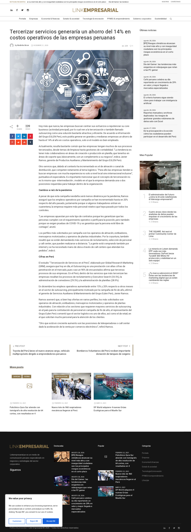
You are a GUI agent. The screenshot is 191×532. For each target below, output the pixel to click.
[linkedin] (24, 136)
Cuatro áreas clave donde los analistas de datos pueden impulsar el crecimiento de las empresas (163, 215)
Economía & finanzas (150, 462)
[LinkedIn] (11, 10)
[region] (33, 510)
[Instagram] (27, 10)
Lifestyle (145, 480)
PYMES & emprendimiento (153, 476)
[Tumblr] (30, 142)
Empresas (16, 377)
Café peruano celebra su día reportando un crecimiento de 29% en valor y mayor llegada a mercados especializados (160, 84)
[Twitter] (22, 10)
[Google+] (12, 142)
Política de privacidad (18, 528)
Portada (26, 377)
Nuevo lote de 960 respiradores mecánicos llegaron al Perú (66, 409)
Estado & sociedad (61, 377)
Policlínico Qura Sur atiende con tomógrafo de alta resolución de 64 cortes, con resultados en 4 (26, 410)
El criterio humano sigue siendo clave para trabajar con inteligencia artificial (160, 100)
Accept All (51, 521)
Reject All (34, 521)
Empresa (145, 457)
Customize (17, 521)
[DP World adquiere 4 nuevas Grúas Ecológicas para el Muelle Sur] (113, 386)
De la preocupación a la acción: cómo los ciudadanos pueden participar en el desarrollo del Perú (160, 133)
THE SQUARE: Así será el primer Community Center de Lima (162, 234)
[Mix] (24, 142)
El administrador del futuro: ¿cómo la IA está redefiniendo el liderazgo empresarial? (163, 197)
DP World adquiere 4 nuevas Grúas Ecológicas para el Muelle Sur (110, 409)
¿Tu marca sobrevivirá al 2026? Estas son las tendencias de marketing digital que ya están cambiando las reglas (163, 277)
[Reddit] (18, 142)
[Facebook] (17, 10)
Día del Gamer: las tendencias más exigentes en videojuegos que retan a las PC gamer (122, 2)
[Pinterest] (30, 136)
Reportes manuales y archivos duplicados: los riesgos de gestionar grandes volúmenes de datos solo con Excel (159, 117)
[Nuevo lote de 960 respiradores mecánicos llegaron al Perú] (71, 386)
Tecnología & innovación (152, 471)
